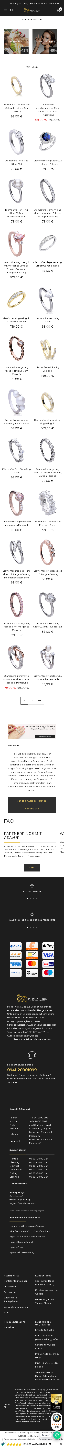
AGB (6, 1312)
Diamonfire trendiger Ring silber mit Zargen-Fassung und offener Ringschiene (16, 574)
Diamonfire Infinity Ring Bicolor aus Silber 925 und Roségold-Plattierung (16, 679)
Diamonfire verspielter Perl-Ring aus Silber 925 (16, 422)
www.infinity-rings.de (40, 1128)
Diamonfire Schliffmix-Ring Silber (16, 471)
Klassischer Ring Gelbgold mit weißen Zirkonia (16, 320)
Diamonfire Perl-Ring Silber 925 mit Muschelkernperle (16, 213)
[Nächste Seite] (40, 700)
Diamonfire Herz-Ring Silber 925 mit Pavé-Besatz (47, 625)
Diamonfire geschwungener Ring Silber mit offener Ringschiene (47, 109)
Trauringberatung (19, 3)
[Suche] (11, 10)
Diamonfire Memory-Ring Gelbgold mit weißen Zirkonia (16, 108)
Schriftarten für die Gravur (45, 1346)
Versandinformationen (16, 1307)
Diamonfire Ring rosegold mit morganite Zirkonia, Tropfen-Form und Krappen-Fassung (16, 267)
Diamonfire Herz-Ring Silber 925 (16, 162)
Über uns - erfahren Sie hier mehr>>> (32, 1039)
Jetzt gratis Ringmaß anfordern (32, 805)
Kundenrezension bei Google (46, 1292)
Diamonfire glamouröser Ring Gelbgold (47, 422)
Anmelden (54, 3)
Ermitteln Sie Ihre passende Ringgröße (46, 1337)
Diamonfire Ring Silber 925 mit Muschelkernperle (47, 678)
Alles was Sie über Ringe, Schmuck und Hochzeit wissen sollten (47, 1376)
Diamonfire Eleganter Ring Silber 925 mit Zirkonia (47, 264)
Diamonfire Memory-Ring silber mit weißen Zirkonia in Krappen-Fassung (47, 213)
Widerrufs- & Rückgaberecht (12, 1299)
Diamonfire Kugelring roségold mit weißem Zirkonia (16, 370)
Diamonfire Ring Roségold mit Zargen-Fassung (47, 572)
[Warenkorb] (58, 10)
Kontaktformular (38, 3)
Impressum (10, 1286)
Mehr (32, 867)
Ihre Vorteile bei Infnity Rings (47, 1356)
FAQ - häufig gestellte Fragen (47, 1365)
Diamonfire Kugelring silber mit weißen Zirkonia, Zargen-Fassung (48, 472)
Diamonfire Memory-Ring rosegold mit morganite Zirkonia (16, 627)
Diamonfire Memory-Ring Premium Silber (47, 523)
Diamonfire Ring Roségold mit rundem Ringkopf (16, 523)
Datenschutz (11, 1292)
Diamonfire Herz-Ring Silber (47, 320)
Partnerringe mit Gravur (23, 835)
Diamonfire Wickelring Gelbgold (47, 369)
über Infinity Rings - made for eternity (45, 1283)
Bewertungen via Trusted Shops (44, 1301)
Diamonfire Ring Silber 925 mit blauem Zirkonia (47, 162)
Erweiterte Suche (44, 1330)
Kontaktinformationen (16, 1281)
